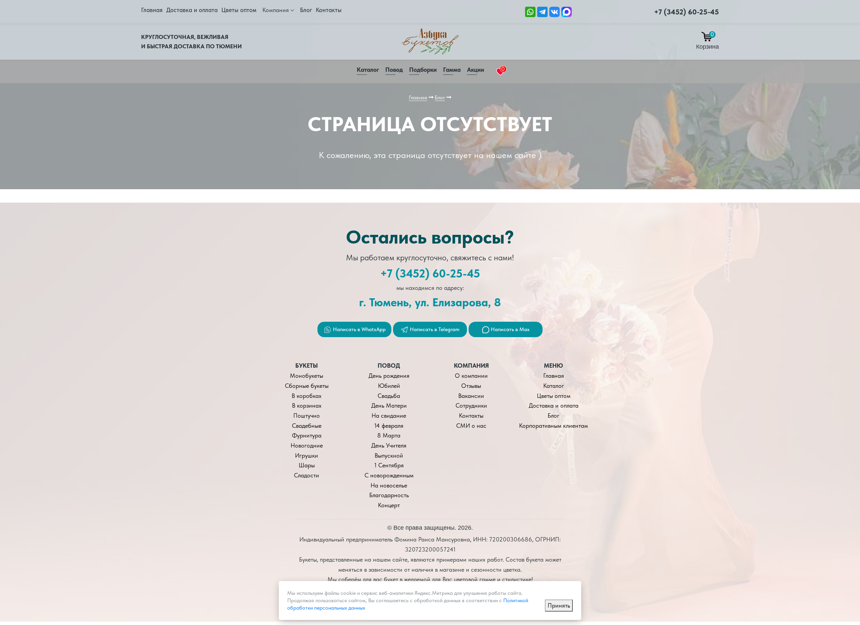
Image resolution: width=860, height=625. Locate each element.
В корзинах (306, 405)
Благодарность (389, 495)
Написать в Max (509, 329)
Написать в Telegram (434, 329)
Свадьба (389, 395)
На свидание (389, 415)
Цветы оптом (238, 9)
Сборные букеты (307, 385)
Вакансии (471, 395)
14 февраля (388, 425)
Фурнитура (306, 435)
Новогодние (307, 445)
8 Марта (388, 435)
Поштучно (306, 415)
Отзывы (471, 385)
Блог (306, 9)
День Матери (389, 405)
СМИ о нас (471, 425)
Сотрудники (471, 405)
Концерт (389, 505)
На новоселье (389, 485)
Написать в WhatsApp (359, 329)
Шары (307, 465)
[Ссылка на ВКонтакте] (554, 11)
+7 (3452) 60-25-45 (686, 11)
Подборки (423, 69)
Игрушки (306, 455)
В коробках (306, 395)
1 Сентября (389, 465)
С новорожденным (389, 475)
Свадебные (306, 425)
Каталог (368, 69)
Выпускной (389, 455)
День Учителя (388, 445)
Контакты (329, 9)
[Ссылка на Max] (566, 11)
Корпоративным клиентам (553, 425)
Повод (394, 69)
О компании (471, 375)
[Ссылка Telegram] (542, 11)
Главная (152, 9)
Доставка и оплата (192, 9)
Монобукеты (306, 375)
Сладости (306, 475)
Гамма (452, 69)
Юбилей (389, 385)
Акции (475, 69)
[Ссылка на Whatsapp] (530, 11)
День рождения (389, 375)
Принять (559, 605)
